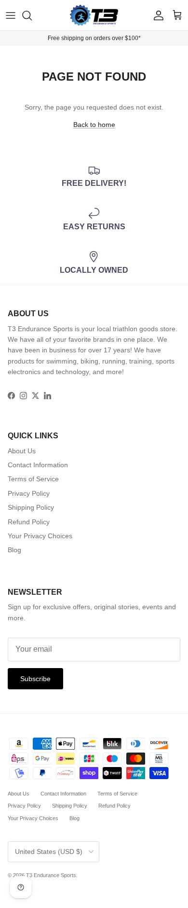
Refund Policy (29, 522)
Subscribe (35, 679)
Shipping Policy (31, 507)
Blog (14, 550)
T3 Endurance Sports (51, 875)
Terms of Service (33, 479)
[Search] (31, 15)
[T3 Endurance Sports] (94, 15)
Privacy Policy (29, 493)
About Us (22, 451)
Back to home (94, 124)
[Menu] (10, 15)
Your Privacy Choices (40, 536)
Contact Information (38, 465)
